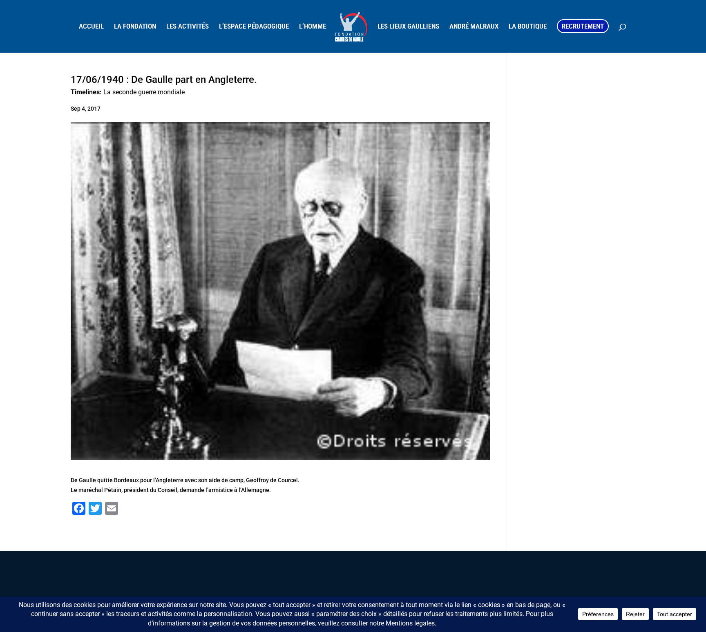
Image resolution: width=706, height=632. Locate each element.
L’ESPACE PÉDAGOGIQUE (254, 26)
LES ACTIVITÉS (187, 26)
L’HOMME (312, 26)
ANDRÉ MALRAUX (473, 26)
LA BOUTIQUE (528, 26)
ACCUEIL (91, 26)
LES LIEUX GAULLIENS (408, 26)
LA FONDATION (135, 26)
